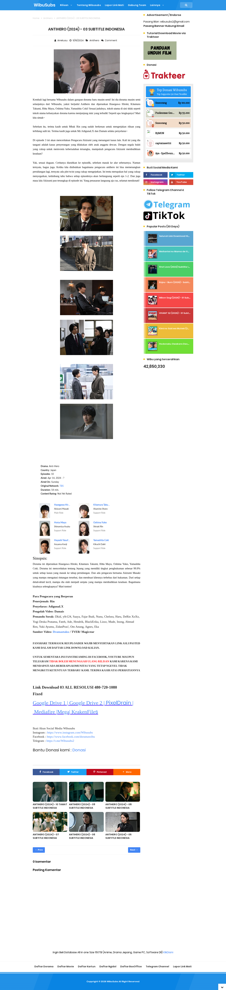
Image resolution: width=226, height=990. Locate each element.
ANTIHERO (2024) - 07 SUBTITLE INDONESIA (46, 836)
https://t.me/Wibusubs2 (60, 740)
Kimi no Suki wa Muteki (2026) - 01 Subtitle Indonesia (189, 328)
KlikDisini (168, 952)
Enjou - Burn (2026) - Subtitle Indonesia (181, 282)
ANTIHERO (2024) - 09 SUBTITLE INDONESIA (82, 806)
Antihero (95, 40)
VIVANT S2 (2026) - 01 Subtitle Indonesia (182, 313)
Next (133, 849)
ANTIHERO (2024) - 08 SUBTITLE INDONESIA (118, 806)
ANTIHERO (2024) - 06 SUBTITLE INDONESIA (82, 836)
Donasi (79, 750)
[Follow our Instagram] (155, 182)
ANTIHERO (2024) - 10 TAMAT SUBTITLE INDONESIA (50, 806)
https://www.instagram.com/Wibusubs (70, 732)
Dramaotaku (61, 631)
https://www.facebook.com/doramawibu (71, 736)
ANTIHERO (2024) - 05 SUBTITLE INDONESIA (118, 836)
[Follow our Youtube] (181, 182)
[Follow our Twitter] (181, 175)
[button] (126, 772)
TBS (62, 486)
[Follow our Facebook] (155, 175)
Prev (40, 849)
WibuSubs (112, 981)
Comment (111, 40)
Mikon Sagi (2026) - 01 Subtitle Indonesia (182, 297)
